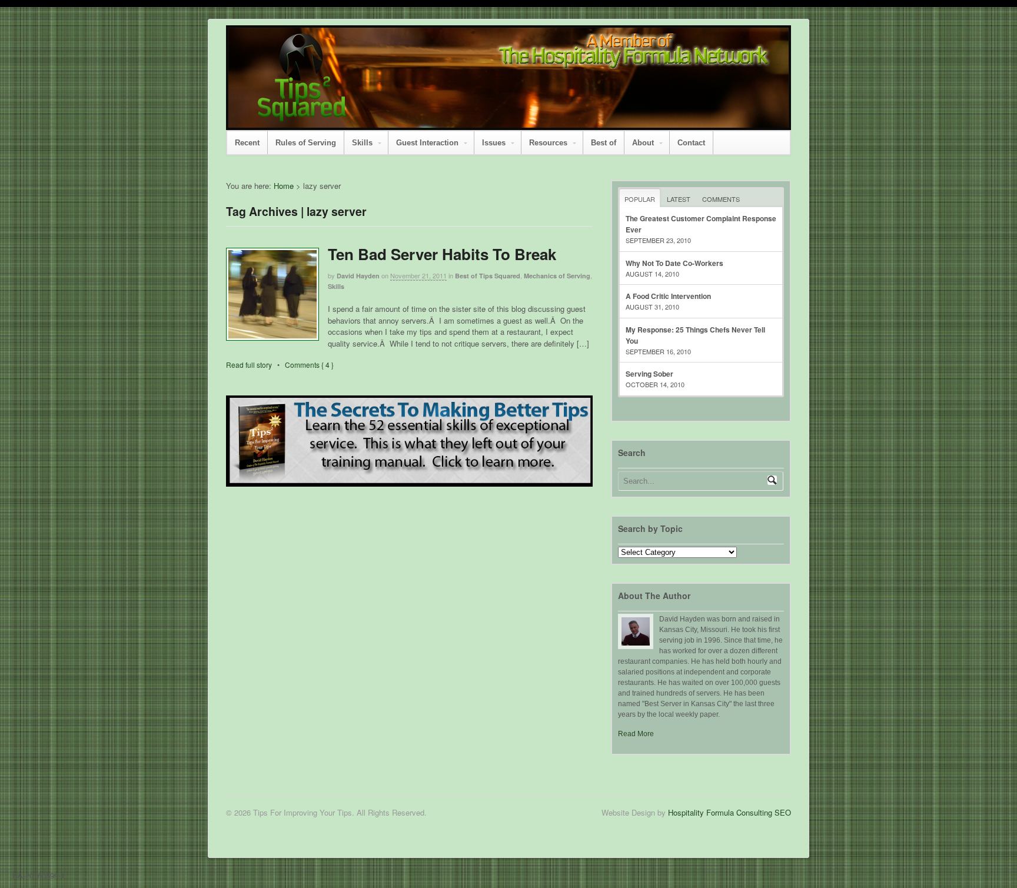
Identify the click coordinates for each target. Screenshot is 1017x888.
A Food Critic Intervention (668, 296)
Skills (362, 142)
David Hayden (358, 275)
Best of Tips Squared (487, 275)
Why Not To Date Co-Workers (674, 263)
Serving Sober (649, 373)
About (643, 142)
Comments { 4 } (309, 365)
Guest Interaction (427, 142)
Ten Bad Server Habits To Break (442, 254)
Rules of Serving (305, 142)
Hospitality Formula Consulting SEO (729, 812)
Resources (548, 142)
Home (284, 185)
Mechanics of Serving (557, 275)
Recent (247, 142)
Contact (691, 142)
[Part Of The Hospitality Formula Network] (302, 116)
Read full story (249, 365)
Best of (603, 142)
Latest (678, 199)
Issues (494, 142)
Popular (639, 199)
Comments (721, 199)
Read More (636, 734)
